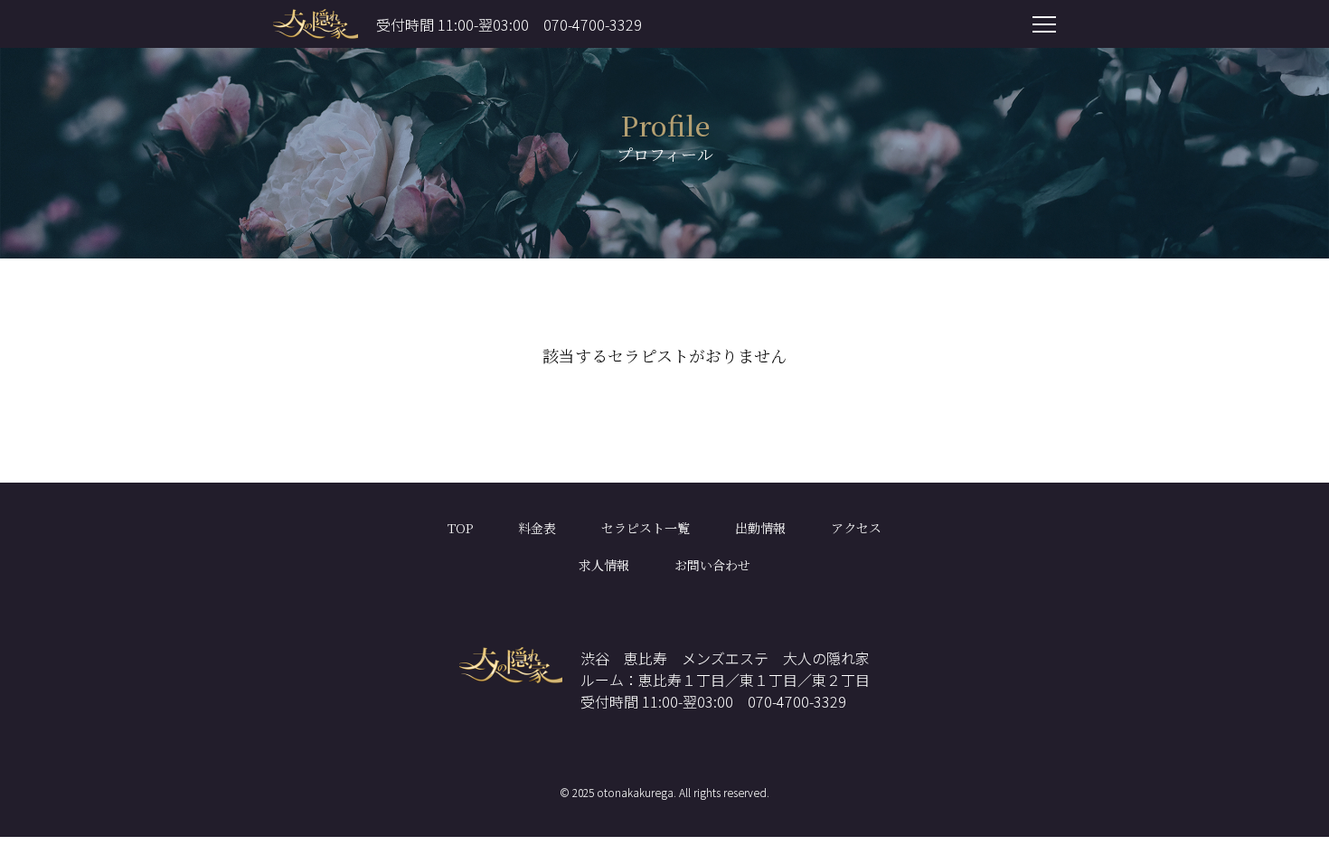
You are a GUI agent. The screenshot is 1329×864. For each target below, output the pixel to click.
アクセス (856, 528)
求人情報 (604, 565)
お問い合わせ (712, 565)
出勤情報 (760, 528)
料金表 (537, 528)
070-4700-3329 (592, 24)
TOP (460, 528)
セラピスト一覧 (645, 528)
